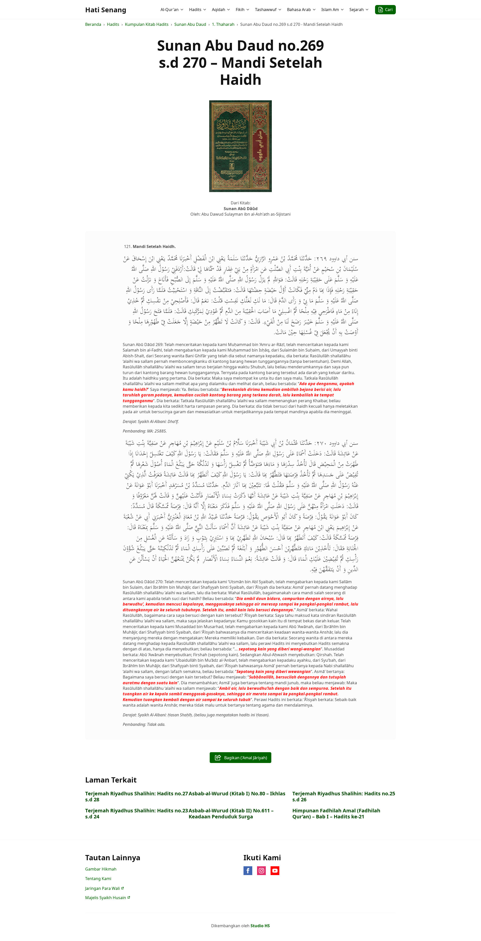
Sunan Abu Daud (190, 24)
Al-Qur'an (170, 9)
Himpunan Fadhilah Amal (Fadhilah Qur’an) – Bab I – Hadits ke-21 (336, 814)
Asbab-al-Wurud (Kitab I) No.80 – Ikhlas (237, 794)
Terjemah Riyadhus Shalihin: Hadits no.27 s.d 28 (136, 797)
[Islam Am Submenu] (342, 9)
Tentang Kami (98, 878)
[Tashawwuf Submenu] (280, 9)
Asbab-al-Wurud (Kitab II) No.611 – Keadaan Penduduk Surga (231, 814)
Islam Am (330, 9)
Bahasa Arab (299, 9)
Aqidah (218, 9)
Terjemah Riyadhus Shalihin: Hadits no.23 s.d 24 (136, 814)
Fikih (240, 9)
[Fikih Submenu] (248, 9)
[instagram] (261, 870)
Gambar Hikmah (100, 869)
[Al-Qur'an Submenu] (182, 9)
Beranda (93, 24)
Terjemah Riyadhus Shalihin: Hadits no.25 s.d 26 (343, 797)
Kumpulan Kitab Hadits (147, 24)
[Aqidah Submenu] (229, 9)
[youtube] (275, 870)
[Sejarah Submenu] (367, 9)
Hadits (195, 9)
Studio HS (260, 925)
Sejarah (356, 9)
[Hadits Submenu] (205, 9)
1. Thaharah (223, 24)
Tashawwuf (266, 9)
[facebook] (248, 870)
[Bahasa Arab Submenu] (314, 9)
